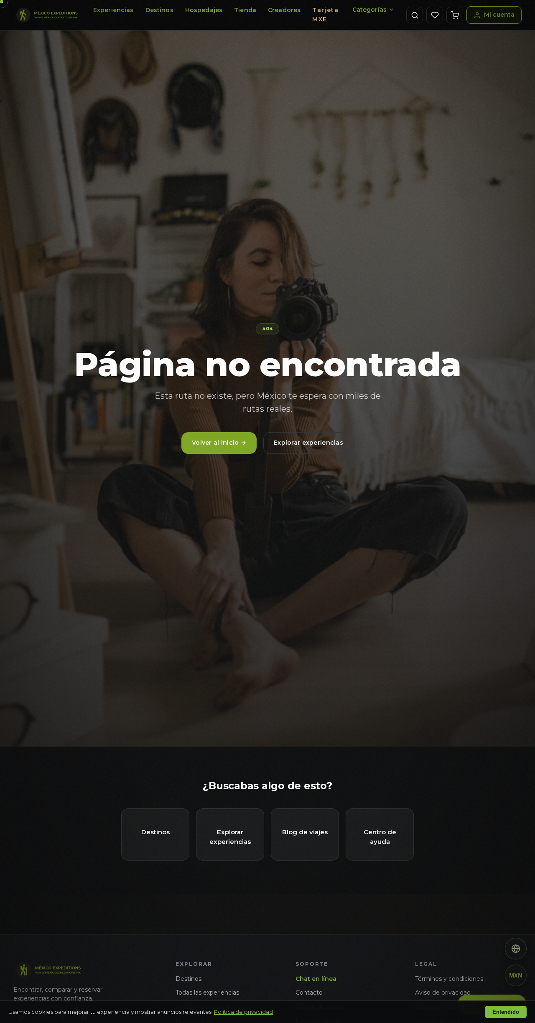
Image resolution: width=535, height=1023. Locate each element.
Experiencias (113, 10)
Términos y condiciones (449, 978)
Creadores (284, 10)
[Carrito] (454, 15)
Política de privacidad (243, 1011)
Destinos (159, 10)
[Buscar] (414, 15)
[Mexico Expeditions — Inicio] (47, 15)
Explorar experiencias (308, 442)
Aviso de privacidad (443, 992)
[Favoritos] (434, 15)
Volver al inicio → (219, 442)
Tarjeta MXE (325, 14)
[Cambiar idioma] (516, 949)
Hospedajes (203, 10)
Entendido (505, 1012)
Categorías (369, 9)
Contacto (309, 992)
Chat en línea (316, 978)
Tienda (245, 10)
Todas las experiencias (207, 992)
